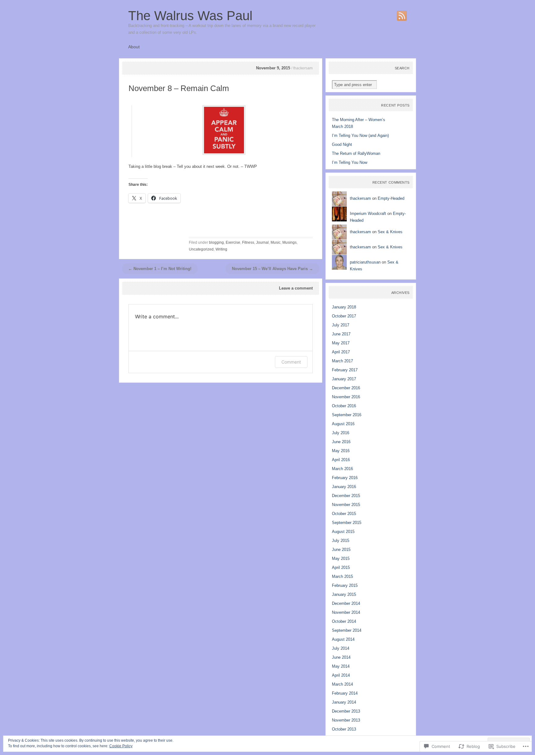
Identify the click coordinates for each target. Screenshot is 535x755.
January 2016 (344, 486)
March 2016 (342, 468)
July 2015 (340, 540)
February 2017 (345, 370)
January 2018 (344, 307)
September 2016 (346, 414)
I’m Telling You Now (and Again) (360, 135)
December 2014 (346, 603)
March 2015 (342, 576)
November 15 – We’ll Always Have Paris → (272, 268)
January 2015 (344, 594)
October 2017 (344, 316)
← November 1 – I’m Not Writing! (159, 268)
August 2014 (343, 639)
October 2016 (344, 406)
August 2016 (343, 423)
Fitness (248, 242)
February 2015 (345, 585)
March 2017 (342, 361)
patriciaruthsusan (365, 262)
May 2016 (341, 450)
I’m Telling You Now (349, 162)
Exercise (233, 242)
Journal (262, 242)
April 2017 (341, 352)
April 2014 (341, 675)
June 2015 (341, 549)
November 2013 (346, 720)
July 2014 (340, 648)
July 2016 (340, 432)
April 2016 (341, 459)
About (134, 46)
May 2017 (341, 343)
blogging (216, 242)
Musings (289, 242)
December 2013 (346, 711)
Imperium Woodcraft (368, 213)
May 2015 (341, 558)
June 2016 (341, 441)
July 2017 (340, 325)
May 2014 (341, 666)
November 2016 (346, 397)
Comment (291, 361)
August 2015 (343, 531)
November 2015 (346, 504)
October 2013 (344, 729)
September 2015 (346, 522)
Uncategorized (201, 249)
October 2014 (344, 621)
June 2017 (341, 334)
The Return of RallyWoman (356, 153)
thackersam (360, 198)
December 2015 (346, 495)
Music (276, 242)
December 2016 (346, 388)
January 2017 (344, 379)
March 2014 (342, 684)
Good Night (342, 144)
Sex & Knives (390, 231)
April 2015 (341, 567)
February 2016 (345, 477)
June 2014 (341, 657)
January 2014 (344, 702)
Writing (221, 249)
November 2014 (346, 612)
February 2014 (345, 693)
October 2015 (344, 513)
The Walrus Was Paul (190, 15)
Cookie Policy (121, 746)
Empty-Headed (391, 198)
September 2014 (346, 630)
